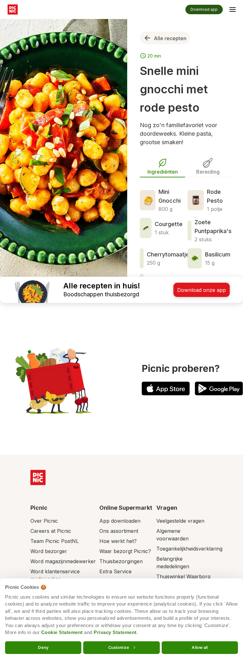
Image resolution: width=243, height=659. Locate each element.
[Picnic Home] (38, 477)
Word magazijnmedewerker (63, 561)
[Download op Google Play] (219, 388)
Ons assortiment (118, 531)
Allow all (200, 647)
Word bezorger (48, 551)
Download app (204, 9)
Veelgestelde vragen (180, 521)
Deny (43, 647)
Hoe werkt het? (118, 541)
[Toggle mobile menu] (232, 10)
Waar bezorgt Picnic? (125, 551)
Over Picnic (44, 521)
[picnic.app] (13, 9)
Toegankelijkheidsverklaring (189, 548)
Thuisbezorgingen (121, 561)
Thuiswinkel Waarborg (183, 576)
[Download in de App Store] (166, 388)
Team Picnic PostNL (54, 541)
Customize (118, 647)
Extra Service (115, 571)
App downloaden (119, 521)
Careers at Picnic (50, 531)
